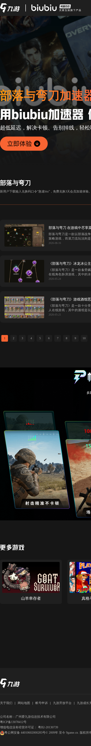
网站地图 (24, 703)
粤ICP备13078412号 (13, 722)
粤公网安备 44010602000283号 (25, 732)
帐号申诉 (41, 703)
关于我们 (6, 703)
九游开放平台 (62, 703)
